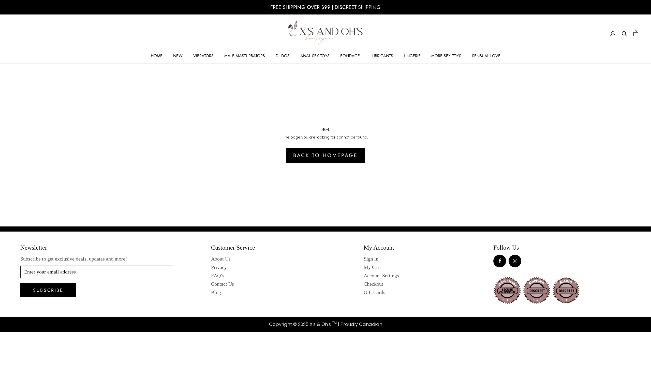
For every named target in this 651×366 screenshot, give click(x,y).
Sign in (371, 259)
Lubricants (382, 56)
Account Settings (381, 275)
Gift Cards (374, 292)
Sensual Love (486, 56)
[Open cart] (635, 33)
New (178, 56)
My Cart (372, 267)
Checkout (373, 284)
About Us (221, 259)
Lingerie (412, 56)
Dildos (283, 56)
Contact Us (222, 284)
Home (156, 56)
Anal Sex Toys (315, 56)
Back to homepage (325, 155)
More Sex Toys (446, 56)
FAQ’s (217, 275)
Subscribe (48, 290)
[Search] (624, 33)
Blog (216, 292)
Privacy (219, 267)
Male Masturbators (244, 56)
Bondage (350, 56)
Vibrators (203, 56)
